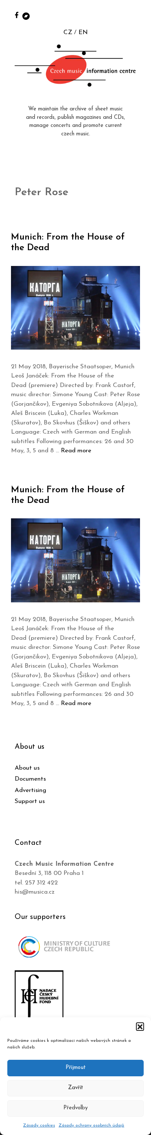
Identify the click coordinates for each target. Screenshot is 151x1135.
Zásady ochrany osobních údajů (91, 1125)
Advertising (30, 790)
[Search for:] (137, 15)
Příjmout (76, 1067)
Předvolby (75, 1108)
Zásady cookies (39, 1125)
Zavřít (75, 1088)
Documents (30, 779)
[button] (140, 1026)
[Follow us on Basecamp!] (26, 15)
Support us (30, 801)
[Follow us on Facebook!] (17, 15)
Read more (76, 451)
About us (27, 768)
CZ (67, 32)
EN (83, 32)
